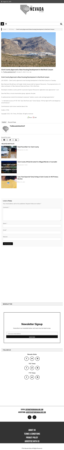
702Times (11, 29)
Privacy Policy (32, 437)
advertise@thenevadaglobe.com (36, 412)
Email (5, 230)
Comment (6, 207)
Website (5, 237)
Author (4, 122)
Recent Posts (12, 122)
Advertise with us (32, 441)
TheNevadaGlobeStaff (9, 72)
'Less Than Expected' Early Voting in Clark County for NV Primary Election (38, 178)
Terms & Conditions (32, 433)
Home (4, 29)
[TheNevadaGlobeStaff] (5, 129)
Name (5, 223)
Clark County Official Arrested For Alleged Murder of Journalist (37, 162)
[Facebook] (4, 140)
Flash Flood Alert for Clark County (28, 147)
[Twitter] (10, 140)
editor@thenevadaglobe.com (34, 409)
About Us (32, 430)
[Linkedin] (16, 140)
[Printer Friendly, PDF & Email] (32, 117)
